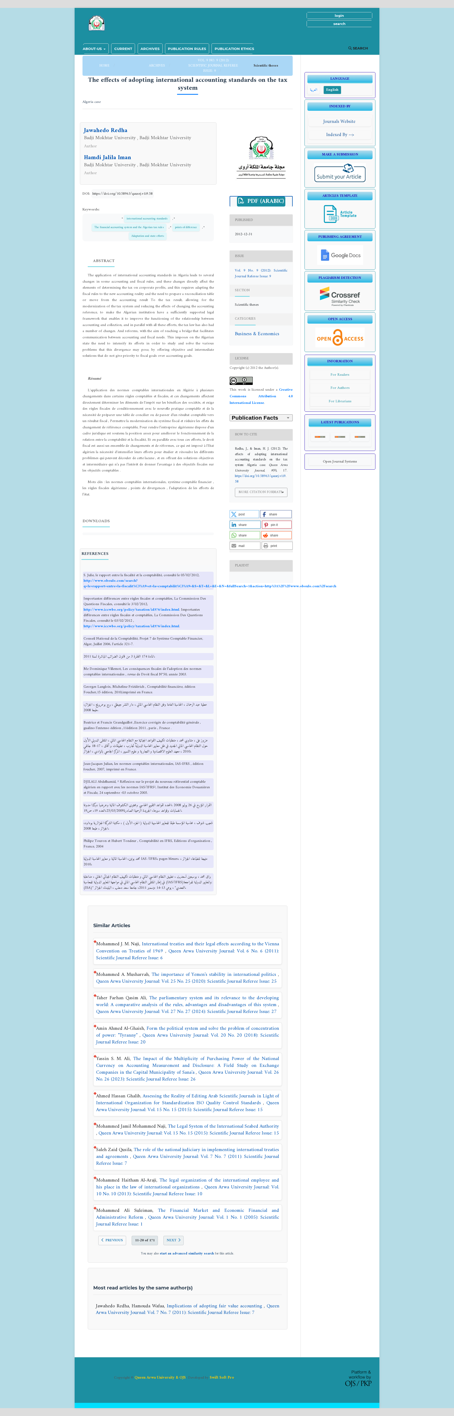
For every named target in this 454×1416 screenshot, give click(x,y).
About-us (93, 49)
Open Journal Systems (340, 461)
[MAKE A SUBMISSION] (340, 182)
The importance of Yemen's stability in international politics (215, 974)
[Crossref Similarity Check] (340, 305)
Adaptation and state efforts (147, 236)
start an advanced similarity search (187, 1254)
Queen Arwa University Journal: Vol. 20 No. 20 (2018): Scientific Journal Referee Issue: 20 (187, 1039)
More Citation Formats (260, 492)
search (339, 24)
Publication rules (187, 49)
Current (123, 49)
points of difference (186, 227)
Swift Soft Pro (222, 1377)
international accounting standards (147, 218)
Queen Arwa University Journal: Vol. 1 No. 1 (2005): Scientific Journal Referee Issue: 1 (187, 1221)
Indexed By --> (340, 135)
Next (171, 1240)
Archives (150, 49)
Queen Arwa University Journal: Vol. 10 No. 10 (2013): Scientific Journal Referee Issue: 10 (187, 1190)
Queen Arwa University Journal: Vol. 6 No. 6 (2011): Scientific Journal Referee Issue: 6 (187, 954)
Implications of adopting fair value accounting (215, 1306)
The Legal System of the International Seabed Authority (223, 1126)
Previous (114, 1240)
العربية (313, 90)
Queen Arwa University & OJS (160, 1377)
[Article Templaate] (340, 223)
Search (360, 48)
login (339, 15)
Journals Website (340, 122)
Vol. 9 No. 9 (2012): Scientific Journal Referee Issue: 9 (213, 65)
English (332, 90)
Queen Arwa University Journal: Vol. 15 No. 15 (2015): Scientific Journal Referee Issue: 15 (187, 1106)
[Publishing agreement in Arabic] (340, 264)
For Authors (340, 388)
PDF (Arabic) (265, 202)
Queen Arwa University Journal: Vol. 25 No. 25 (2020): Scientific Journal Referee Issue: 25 (186, 981)
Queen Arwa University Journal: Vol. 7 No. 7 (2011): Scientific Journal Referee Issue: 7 (187, 1160)
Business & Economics (257, 334)
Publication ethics (234, 49)
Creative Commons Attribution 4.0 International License (261, 396)
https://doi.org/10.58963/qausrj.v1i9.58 (122, 193)
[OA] (340, 346)
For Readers (340, 374)
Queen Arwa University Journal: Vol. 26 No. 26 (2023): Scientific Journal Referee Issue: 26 (187, 1076)
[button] (244, 514)
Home (105, 66)
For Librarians (340, 401)
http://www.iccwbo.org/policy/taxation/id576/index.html (131, 609)
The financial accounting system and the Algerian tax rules (129, 227)
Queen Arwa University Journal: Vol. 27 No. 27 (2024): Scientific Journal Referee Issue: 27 (186, 1011)
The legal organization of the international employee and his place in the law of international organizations (187, 1184)
